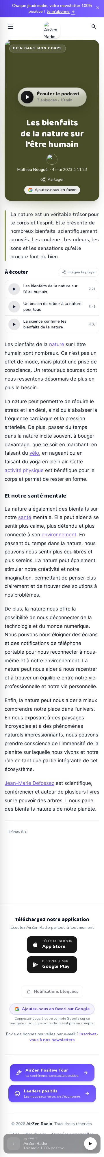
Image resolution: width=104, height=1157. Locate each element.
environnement (59, 535)
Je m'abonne (61, 11)
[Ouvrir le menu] (10, 26)
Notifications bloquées (52, 991)
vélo (34, 453)
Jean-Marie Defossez (29, 783)
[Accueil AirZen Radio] (52, 27)
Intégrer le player (82, 272)
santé (24, 517)
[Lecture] (90, 1143)
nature (56, 344)
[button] (52, 1144)
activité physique (24, 470)
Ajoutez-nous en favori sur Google (56, 1009)
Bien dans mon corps (37, 48)
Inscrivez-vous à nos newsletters (63, 1037)
